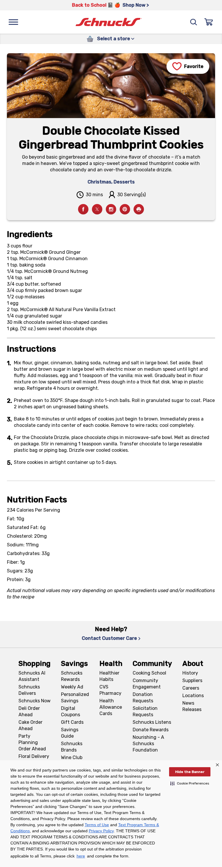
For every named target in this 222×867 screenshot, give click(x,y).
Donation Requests (143, 697)
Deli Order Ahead (29, 711)
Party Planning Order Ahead (32, 742)
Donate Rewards (151, 729)
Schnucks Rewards (71, 676)
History (190, 673)
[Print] (139, 209)
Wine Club (71, 757)
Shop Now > (136, 5)
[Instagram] (111, 209)
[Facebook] (83, 209)
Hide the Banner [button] (189, 772)
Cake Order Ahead (30, 725)
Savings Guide (69, 733)
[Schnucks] (108, 22)
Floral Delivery (33, 756)
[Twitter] (97, 209)
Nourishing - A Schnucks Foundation (148, 743)
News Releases (191, 706)
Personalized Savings (75, 697)
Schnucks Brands (71, 747)
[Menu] (13, 22)
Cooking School (149, 673)
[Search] (193, 22)
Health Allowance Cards (110, 707)
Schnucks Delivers (29, 690)
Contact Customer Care (109, 638)
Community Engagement (147, 684)
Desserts (124, 182)
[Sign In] (208, 22)
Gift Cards (72, 722)
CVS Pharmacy (110, 690)
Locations (193, 695)
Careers (190, 688)
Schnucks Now (34, 700)
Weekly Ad (72, 687)
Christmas (99, 182)
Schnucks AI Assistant (31, 676)
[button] (189, 783)
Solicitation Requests (145, 711)
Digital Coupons (70, 711)
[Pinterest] (125, 209)
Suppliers (192, 680)
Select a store (113, 38)
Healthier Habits (109, 676)
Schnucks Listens (152, 722)
